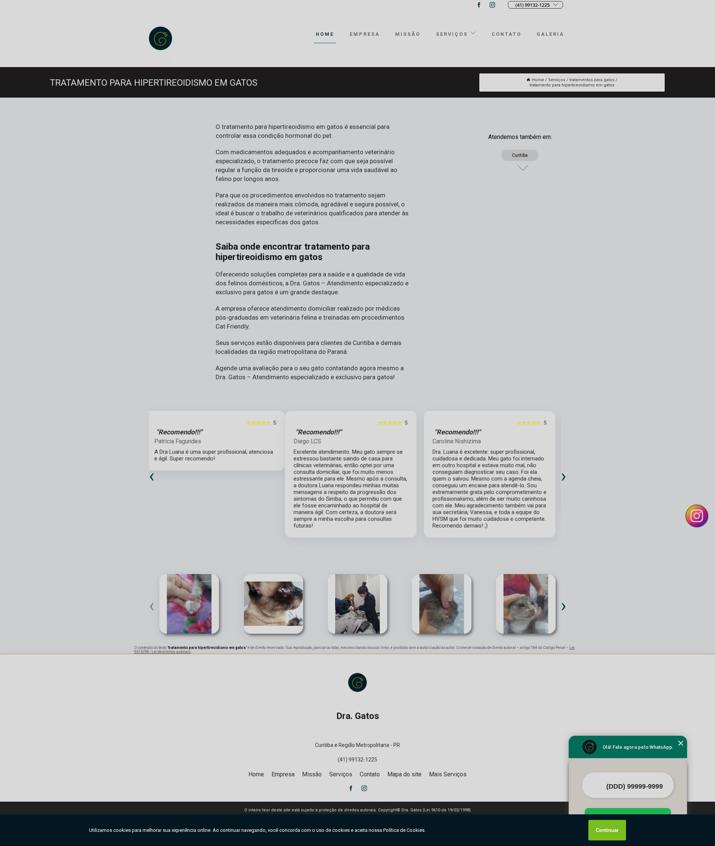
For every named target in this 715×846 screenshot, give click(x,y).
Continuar (607, 830)
